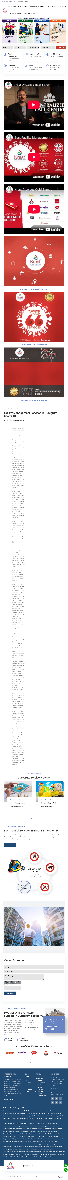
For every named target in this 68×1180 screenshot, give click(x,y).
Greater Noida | (6, 1118)
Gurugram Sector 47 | (18, 1141)
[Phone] (66, 1170)
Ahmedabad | (18, 1110)
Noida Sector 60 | (61, 1154)
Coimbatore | (59, 1113)
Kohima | (20, 1121)
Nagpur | (22, 1123)
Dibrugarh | (29, 1115)
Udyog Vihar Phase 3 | (19, 1146)
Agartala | (9, 1110)
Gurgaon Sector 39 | (26, 1133)
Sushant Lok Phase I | (33, 1144)
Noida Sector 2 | (52, 1154)
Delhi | (19, 1115)
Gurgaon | (12, 1118)
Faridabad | (35, 1115)
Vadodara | (29, 1128)
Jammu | (46, 1118)
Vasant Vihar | (12, 1154)
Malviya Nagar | (51, 1149)
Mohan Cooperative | (31, 1151)
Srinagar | (9, 1128)
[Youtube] (52, 1102)
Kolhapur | (24, 1121)
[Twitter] (56, 1098)
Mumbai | (5, 1123)
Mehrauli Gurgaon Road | (9, 1144)
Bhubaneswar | (16, 1113)
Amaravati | (32, 1110)
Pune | (22, 1126)
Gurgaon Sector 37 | (17, 1133)
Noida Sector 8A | (47, 1156)
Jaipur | (36, 1118)
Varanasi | (34, 1128)
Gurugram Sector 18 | (46, 1136)
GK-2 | (16, 1149)
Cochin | (53, 1113)
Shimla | (5, 1128)
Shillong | (58, 1126)
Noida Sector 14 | (20, 1154)
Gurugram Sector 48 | (28, 1141)
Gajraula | (46, 1115)
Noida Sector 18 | (45, 1154)
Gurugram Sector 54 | (48, 1141)
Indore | (32, 1118)
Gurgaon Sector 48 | (17, 1136)
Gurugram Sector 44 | (58, 1139)
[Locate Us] (60, 1102)
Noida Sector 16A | (36, 1154)
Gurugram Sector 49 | (38, 1141)
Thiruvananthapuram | (21, 1128)
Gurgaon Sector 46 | (54, 1133)
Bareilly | (59, 1110)
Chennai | (49, 1113)
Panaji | (50, 1123)
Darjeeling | (10, 1115)
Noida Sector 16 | (28, 1154)
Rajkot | (34, 1126)
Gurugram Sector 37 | (28, 1139)
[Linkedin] (56, 1102)
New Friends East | (60, 1151)
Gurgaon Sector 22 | (42, 1131)
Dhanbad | (24, 1115)
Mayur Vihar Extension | (20, 1151)
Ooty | (46, 1123)
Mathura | (52, 1121)
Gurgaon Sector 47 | (7, 1136)
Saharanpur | (49, 1126)
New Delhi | (38, 1123)
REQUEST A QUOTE (9, 845)
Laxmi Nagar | (44, 1149)
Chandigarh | (43, 1113)
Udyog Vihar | (41, 1144)
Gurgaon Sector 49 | (26, 1136)
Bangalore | (54, 1110)
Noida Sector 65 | (32, 1156)
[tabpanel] (18, 796)
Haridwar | (17, 1118)
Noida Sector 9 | (55, 1156)
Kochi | (16, 1121)
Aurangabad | (44, 1110)
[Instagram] (60, 1098)
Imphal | (28, 1118)
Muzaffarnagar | (11, 1123)
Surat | (13, 1128)
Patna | (58, 1123)
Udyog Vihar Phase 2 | (8, 1146)
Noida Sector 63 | (15, 1156)
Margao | (47, 1121)
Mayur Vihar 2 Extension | (9, 1151)
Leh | (33, 1121)
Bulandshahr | (32, 1113)
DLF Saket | (11, 1149)
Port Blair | (11, 1126)
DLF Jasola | (6, 1149)
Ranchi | (39, 1126)
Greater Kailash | (21, 1149)
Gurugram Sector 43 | (48, 1139)
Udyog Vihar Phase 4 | (29, 1146)
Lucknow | (37, 1121)
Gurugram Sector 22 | (56, 1136)
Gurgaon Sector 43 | (36, 1133)
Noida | (42, 1123)
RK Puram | (5, 1154)
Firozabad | (40, 1115)
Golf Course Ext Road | (14, 1131)
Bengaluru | (5, 1113)
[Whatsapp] (66, 1165)
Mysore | (18, 1123)
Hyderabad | (23, 1118)
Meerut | (56, 1121)
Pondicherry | (6, 1126)
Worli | (53, 1128)
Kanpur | (12, 1121)
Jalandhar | (41, 1118)
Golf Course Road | (24, 1131)
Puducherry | (17, 1126)
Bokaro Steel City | (24, 1113)
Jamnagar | (51, 1118)
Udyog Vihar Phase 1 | (50, 1144)
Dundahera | (6, 1131)
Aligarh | (28, 1110)
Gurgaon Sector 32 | (7, 1133)
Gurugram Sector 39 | (38, 1139)
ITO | (39, 1149)
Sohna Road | (18, 1144)
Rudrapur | (43, 1126)
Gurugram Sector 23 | (8, 1139)
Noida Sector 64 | (23, 1156)
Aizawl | (23, 1110)
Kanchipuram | (6, 1121)
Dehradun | (15, 1115)
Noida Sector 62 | (7, 1156)
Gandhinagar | (51, 1115)
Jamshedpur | (57, 1118)
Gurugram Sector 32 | (18, 1139)
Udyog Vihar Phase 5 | (40, 1146)
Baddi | (49, 1110)
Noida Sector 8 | (39, 1156)
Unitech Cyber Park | (49, 1146)
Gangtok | (57, 1115)
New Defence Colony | (41, 1151)
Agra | (13, 1110)
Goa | (61, 1115)
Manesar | (56, 1141)
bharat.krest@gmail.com (22, 1)
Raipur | (30, 1126)
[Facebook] (52, 1098)
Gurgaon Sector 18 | (33, 1131)
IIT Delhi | (28, 1149)
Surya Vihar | (24, 1144)
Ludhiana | (42, 1121)
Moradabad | (62, 1121)
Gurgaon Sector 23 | (52, 1131)
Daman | (5, 1115)
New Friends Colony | (51, 1151)
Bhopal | (11, 1113)
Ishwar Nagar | (34, 1149)
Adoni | (4, 1110)
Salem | (54, 1126)
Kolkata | (30, 1121)
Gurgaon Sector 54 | (36, 1136)
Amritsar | (38, 1110)
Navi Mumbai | (32, 1123)
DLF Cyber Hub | (58, 1128)
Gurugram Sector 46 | (8, 1141)
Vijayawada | (40, 1128)
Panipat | (54, 1123)
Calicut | (38, 1113)
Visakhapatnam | (48, 1128)
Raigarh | (26, 1126)
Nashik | (26, 1123)
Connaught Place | (59, 1146)
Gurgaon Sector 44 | (45, 1133)
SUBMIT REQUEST (10, 993)
